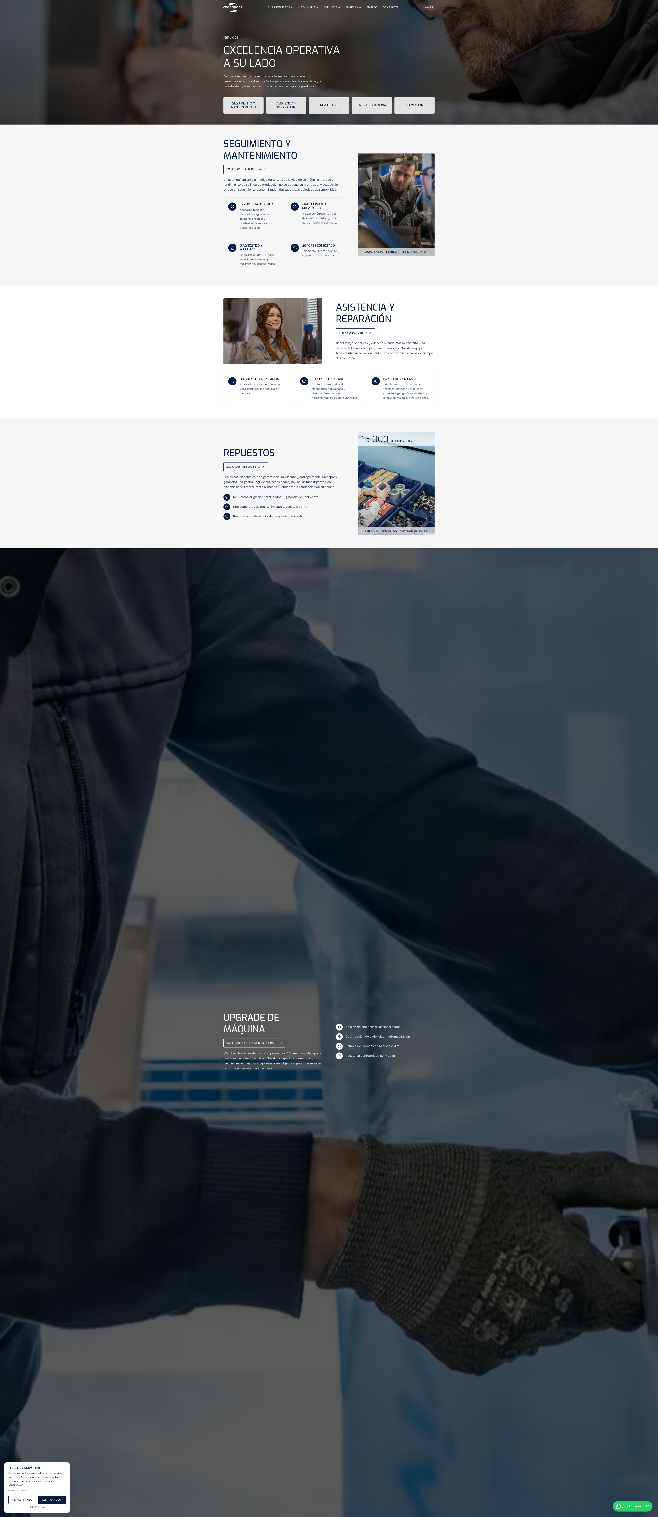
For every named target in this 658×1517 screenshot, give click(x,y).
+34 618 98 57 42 (413, 252)
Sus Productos (279, 7)
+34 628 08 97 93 (414, 531)
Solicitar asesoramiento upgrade (251, 1043)
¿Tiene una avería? (353, 333)
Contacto (390, 7)
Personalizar (37, 1507)
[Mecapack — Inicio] (232, 7)
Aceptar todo (51, 1499)
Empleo (372, 7)
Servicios (330, 7)
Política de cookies (18, 1490)
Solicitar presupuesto (243, 466)
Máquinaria (306, 7)
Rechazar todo (22, 1499)
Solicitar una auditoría (244, 169)
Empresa (352, 7)
